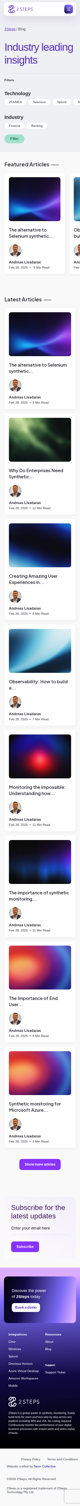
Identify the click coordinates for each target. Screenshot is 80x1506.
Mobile (13, 1385)
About (49, 1341)
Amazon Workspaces (23, 1378)
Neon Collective (45, 1466)
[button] (68, 9)
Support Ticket (55, 1372)
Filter (14, 139)
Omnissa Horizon (20, 1363)
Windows (14, 1349)
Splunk (13, 1356)
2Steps (10, 29)
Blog (48, 1349)
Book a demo (26, 1307)
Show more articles (40, 1164)
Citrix (12, 1341)
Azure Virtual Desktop (23, 1371)
